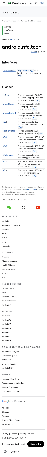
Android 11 (6, 340)
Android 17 (6, 316)
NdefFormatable (10, 131)
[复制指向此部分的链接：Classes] (16, 87)
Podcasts (6, 246)
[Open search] (30, 3)
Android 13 (6, 332)
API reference (11, 13)
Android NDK (7, 368)
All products (7, 424)
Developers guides (9, 355)
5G (3, 277)
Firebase (5, 416)
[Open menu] (4, 3)
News (4, 238)
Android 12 (6, 336)
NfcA (5, 137)
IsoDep (6, 95)
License (14, 434)
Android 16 (6, 320)
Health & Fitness (8, 265)
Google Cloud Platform (12, 420)
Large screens (8, 288)
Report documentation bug (13, 383)
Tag (19, 75)
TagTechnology (9, 70)
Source (5, 233)
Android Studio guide (11, 351)
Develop (24, 21)
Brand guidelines (27, 434)
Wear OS (6, 292)
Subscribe (35, 444)
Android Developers (9, 21)
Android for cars (9, 301)
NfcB (5, 146)
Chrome (5, 412)
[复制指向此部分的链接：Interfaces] (20, 62)
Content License (31, 189)
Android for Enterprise (11, 225)
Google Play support (10, 387)
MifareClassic (8, 104)
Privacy (5, 273)
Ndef (5, 122)
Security (5, 229)
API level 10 (14, 39)
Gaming (5, 257)
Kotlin (34, 51)
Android (5, 221)
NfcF (5, 161)
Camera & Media (9, 269)
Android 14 (6, 328)
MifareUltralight (9, 113)
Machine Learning (9, 261)
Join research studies (10, 391)
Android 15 (6, 324)
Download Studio (9, 364)
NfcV (5, 170)
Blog (4, 242)
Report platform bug (10, 379)
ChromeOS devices (10, 296)
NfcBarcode (8, 155)
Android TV (6, 305)
